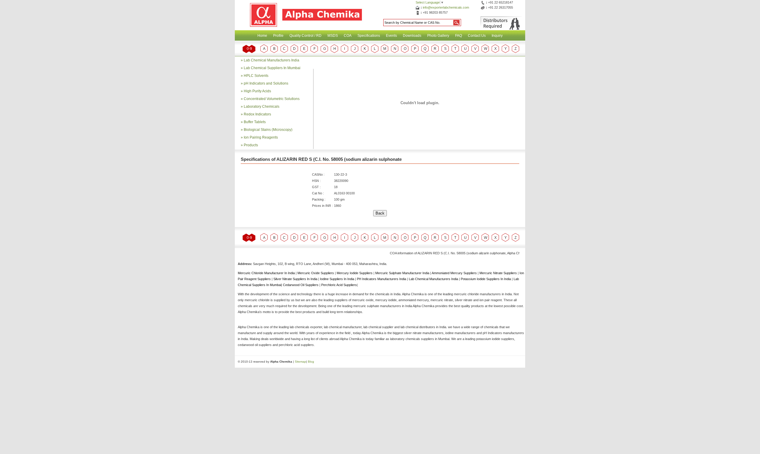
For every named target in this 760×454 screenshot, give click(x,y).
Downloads (412, 36)
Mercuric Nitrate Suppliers (498, 273)
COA (348, 36)
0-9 (249, 49)
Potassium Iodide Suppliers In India (486, 279)
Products (251, 145)
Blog (311, 361)
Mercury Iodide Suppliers (355, 273)
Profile (278, 36)
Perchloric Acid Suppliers (339, 285)
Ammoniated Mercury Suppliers (455, 273)
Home (262, 36)
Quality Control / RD (305, 36)
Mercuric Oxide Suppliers (315, 273)
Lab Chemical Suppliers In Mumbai (272, 68)
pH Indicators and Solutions (266, 83)
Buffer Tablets (255, 122)
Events (391, 36)
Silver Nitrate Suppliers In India (295, 279)
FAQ (458, 36)
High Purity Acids (257, 91)
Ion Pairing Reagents (261, 137)
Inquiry (497, 36)
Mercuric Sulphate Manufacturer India (402, 273)
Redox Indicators (257, 114)
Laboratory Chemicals (261, 106)
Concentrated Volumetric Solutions (272, 99)
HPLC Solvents (256, 76)
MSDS (332, 36)
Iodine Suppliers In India (337, 279)
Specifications (368, 36)
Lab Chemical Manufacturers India (271, 60)
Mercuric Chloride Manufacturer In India (267, 273)
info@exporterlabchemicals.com (446, 7)
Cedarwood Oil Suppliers (301, 285)
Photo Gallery (438, 36)
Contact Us (477, 36)
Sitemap (300, 361)
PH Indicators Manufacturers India (382, 279)
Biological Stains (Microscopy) (268, 130)
